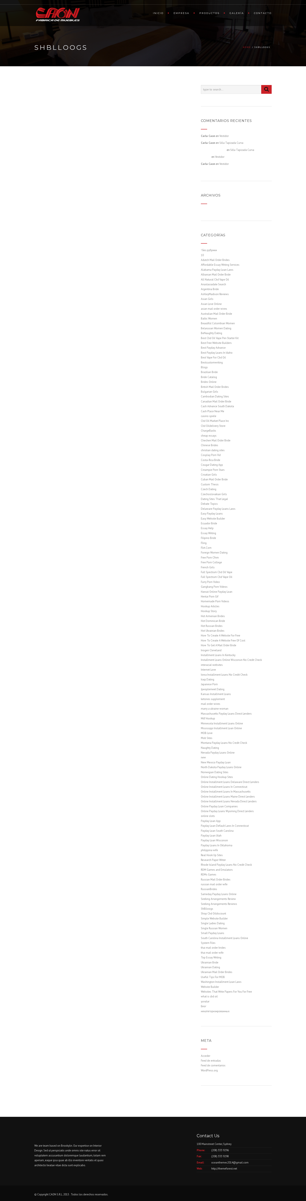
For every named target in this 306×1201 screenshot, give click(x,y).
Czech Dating (208, 489)
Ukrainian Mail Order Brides (216, 972)
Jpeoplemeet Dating (212, 689)
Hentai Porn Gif (209, 596)
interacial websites (212, 665)
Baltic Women (209, 318)
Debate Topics (209, 504)
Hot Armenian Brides (213, 616)
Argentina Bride (210, 289)
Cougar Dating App (212, 465)
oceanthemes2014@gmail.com (230, 1162)
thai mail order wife (212, 952)
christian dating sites (213, 450)
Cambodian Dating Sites (215, 396)
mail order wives (210, 704)
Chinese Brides (209, 445)
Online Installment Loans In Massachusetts (226, 791)
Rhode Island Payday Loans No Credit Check (226, 865)
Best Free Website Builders (216, 343)
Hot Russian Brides (212, 626)
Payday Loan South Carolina (217, 831)
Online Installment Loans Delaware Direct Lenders (230, 782)
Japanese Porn (209, 684)
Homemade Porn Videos (215, 601)
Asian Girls (207, 299)
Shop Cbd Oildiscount (213, 913)
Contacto (263, 13)
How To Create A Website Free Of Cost (223, 640)
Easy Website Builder (213, 518)
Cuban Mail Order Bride (214, 479)
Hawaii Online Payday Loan (216, 592)
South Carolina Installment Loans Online (224, 938)
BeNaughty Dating (211, 333)
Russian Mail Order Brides (215, 879)
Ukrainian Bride (209, 962)
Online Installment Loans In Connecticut (224, 787)
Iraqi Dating (207, 679)
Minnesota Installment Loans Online (222, 723)
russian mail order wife (214, 884)
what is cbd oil (209, 996)
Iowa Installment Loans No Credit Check (224, 674)
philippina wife (209, 850)
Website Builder (210, 987)
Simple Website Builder (214, 918)
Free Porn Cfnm (210, 557)
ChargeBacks (208, 430)
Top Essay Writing (211, 957)
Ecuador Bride (209, 523)
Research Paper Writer (213, 860)
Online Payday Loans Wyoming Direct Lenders (227, 811)
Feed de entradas (211, 1060)
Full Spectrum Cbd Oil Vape (216, 572)
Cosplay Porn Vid (211, 455)
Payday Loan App (211, 821)
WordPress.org (209, 1070)
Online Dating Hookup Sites (217, 777)
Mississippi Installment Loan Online (221, 728)
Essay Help (207, 528)
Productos (209, 13)
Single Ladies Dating (213, 923)
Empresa (181, 13)
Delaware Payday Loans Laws (218, 509)
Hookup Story (209, 611)
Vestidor (224, 136)
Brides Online (208, 382)
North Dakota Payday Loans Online (221, 767)
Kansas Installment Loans (216, 694)
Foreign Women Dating (214, 552)
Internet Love (208, 669)
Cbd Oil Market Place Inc (215, 421)
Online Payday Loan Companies (219, 806)
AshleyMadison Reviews (215, 294)
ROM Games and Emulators (217, 870)
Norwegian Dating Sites (214, 772)
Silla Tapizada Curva (231, 143)
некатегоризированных (215, 1011)
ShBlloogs (207, 908)
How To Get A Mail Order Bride (218, 645)
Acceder (205, 1056)
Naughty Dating (210, 748)
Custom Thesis (210, 484)
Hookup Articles (210, 606)
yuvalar (205, 1001)
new (203, 757)
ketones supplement (213, 699)
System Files (208, 943)
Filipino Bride (208, 538)
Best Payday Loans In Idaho (217, 352)
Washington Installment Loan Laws (221, 982)
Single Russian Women (214, 928)
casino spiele (208, 416)
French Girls (208, 567)
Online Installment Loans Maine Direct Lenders (228, 796)
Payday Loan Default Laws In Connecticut (225, 826)
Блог (203, 1006)
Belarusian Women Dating (216, 328)
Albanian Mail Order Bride (216, 274)
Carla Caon (208, 136)
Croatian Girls (209, 474)
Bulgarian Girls (209, 391)
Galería (237, 13)
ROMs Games (208, 874)
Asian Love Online (211, 304)
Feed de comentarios (213, 1065)
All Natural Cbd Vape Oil (215, 279)
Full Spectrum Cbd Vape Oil (216, 577)
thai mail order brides (213, 947)
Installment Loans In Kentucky (218, 655)
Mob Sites (206, 738)
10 (202, 255)
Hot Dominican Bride (213, 621)
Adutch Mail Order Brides (215, 260)
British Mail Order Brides (215, 387)
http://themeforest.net (224, 1168)
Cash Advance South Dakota (217, 406)
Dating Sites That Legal (214, 499)
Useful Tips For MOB (213, 977)
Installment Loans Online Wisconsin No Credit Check (231, 660)
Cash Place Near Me (212, 411)
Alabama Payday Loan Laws (217, 270)
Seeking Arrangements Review (218, 899)
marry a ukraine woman (214, 708)
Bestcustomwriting (212, 362)
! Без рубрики (209, 250)
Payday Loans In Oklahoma (216, 845)
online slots (208, 816)
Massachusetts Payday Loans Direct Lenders (226, 713)
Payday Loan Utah (211, 835)
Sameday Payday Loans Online (218, 894)
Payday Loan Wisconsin (214, 840)
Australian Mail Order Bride (216, 314)
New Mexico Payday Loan (216, 762)
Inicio (158, 13)
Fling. (204, 543)
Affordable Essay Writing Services (220, 265)
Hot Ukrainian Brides (212, 630)
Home (247, 47)
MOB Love (207, 733)
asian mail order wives (214, 309)
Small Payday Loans (212, 933)
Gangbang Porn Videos (214, 587)
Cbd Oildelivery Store (213, 426)
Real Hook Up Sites (212, 855)
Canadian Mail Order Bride (216, 401)
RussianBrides (209, 889)
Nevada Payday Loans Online (218, 752)
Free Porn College (211, 562)
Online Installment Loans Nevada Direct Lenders (229, 801)
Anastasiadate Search (213, 284)
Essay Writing (208, 533)
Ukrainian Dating (210, 967)
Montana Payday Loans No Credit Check (224, 743)
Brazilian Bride (209, 372)
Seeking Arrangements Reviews (219, 904)
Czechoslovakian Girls (214, 494)
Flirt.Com (206, 548)
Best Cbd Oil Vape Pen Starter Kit (220, 338)
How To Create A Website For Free (220, 635)
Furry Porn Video (210, 582)
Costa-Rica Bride (210, 460)
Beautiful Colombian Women (218, 323)
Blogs (204, 367)
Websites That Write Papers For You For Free (226, 991)
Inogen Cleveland (211, 650)
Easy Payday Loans (212, 513)
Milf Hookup (208, 718)
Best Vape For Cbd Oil (213, 357)
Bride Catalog (209, 377)
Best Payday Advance (213, 347)
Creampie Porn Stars (213, 470)
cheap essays (208, 435)
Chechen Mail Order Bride (215, 440)
